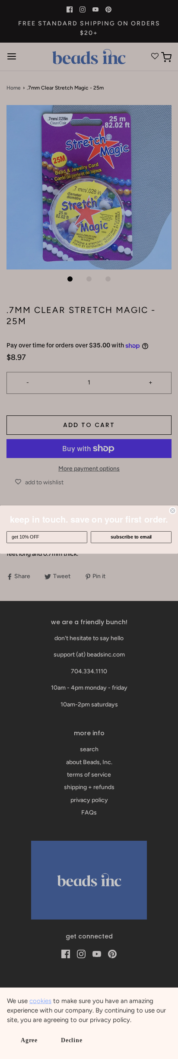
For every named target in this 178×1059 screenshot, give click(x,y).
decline (72, 1040)
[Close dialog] (173, 511)
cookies (40, 1001)
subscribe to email (131, 537)
